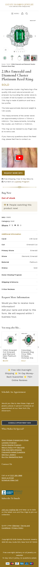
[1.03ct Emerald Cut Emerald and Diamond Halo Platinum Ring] (10, 340)
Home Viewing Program (11, 445)
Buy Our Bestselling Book (12, 457)
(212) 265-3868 (16, 475)
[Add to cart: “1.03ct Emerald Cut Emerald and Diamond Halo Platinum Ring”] (16, 334)
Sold (8, 64)
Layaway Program (21, 182)
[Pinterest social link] (18, 225)
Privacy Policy (17, 528)
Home (3, 64)
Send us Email (8, 478)
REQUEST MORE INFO (13, 173)
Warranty (21, 447)
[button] (4, 36)
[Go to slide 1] (14, 51)
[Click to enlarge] (5, 49)
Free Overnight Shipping (12, 450)
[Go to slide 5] (22, 51)
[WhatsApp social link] (20, 225)
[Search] (26, 13)
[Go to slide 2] (16, 51)
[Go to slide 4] (20, 51)
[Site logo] (19, 5)
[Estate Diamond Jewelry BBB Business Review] (12, 492)
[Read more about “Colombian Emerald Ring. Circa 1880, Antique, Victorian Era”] (34, 334)
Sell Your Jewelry (9, 455)
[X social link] (12, 225)
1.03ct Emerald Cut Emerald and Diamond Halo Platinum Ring (10, 354)
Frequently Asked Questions (13, 452)
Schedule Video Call (10, 480)
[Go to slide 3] (18, 51)
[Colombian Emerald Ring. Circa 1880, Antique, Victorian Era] (28, 340)
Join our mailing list (10, 510)
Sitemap (15, 526)
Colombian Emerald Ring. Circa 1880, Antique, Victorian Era (27, 354)
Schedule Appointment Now (19, 423)
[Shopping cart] (22, 13)
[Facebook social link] (9, 225)
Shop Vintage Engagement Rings (15, 440)
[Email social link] (15, 225)
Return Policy (7, 447)
